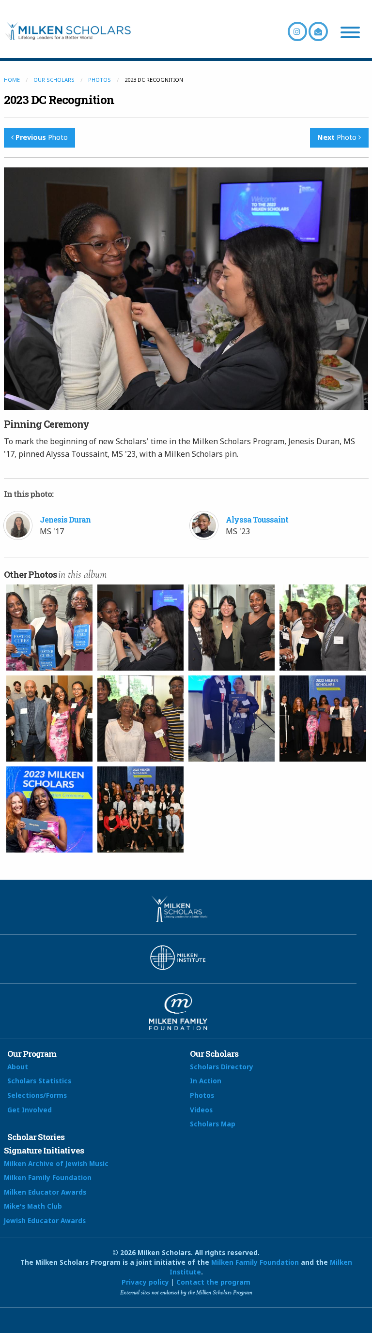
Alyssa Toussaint (257, 519)
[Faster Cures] (49, 627)
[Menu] (350, 33)
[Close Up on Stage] (49, 809)
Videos (201, 1109)
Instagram (297, 31)
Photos (99, 79)
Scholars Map (212, 1123)
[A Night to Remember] (140, 809)
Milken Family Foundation (48, 1177)
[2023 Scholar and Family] (322, 627)
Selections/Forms (37, 1095)
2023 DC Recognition (59, 99)
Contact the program (213, 1282)
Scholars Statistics (39, 1080)
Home (12, 79)
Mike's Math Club (33, 1206)
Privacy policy (145, 1282)
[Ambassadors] (231, 627)
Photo (42, 137)
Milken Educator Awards (45, 1192)
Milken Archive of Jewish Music (56, 1163)
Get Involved (29, 1109)
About (17, 1066)
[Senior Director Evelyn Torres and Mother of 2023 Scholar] (231, 718)
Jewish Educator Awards (45, 1220)
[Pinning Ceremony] (140, 627)
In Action (205, 1080)
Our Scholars (54, 79)
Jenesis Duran (65, 519)
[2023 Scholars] (322, 718)
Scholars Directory (221, 1066)
